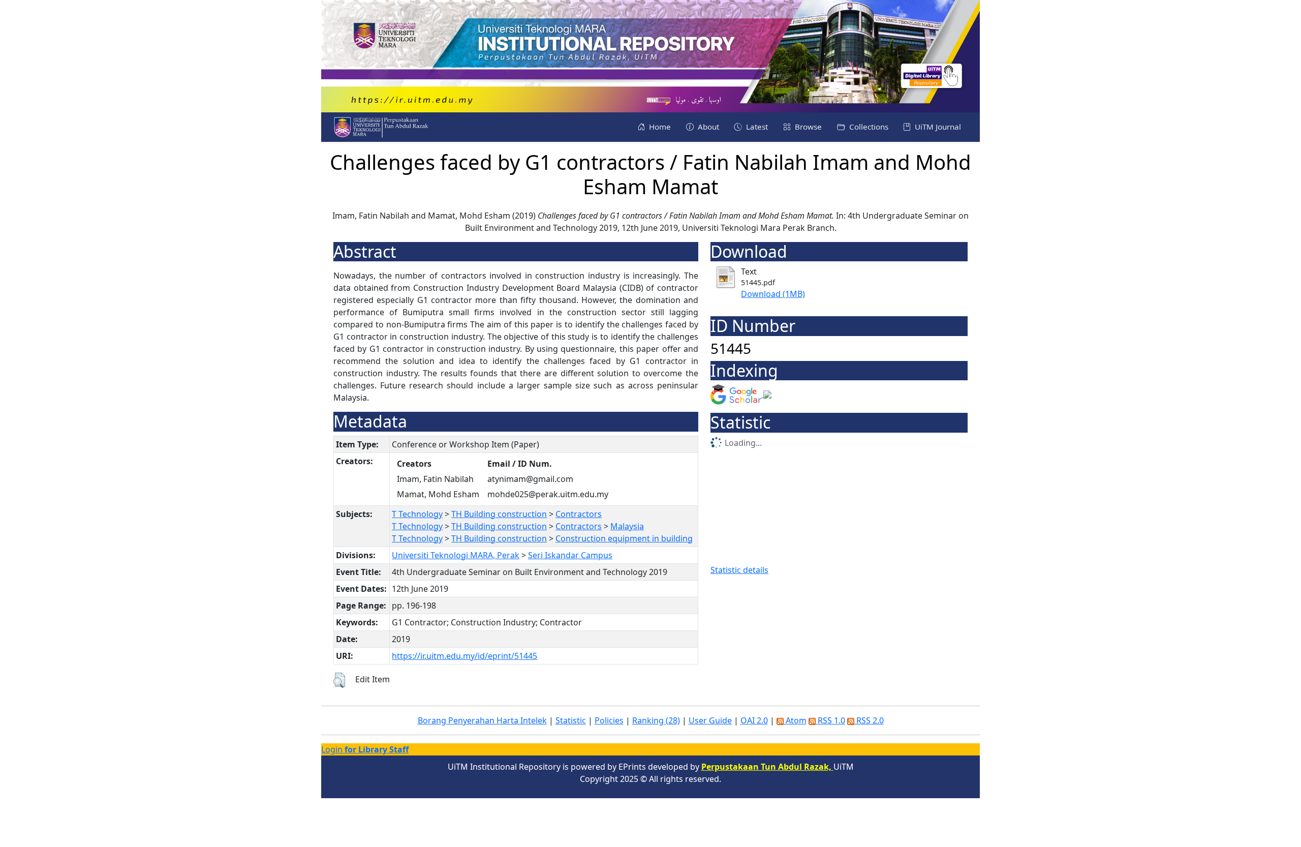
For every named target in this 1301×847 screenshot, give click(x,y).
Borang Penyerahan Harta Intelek (482, 720)
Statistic (570, 720)
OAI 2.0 (754, 720)
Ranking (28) (656, 720)
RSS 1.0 (830, 720)
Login (365, 749)
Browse (807, 127)
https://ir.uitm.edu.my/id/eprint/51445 (464, 655)
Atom (795, 720)
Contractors (578, 514)
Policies (609, 720)
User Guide (710, 720)
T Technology (417, 514)
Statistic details (739, 570)
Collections (867, 127)
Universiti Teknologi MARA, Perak (455, 555)
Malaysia (627, 526)
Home (659, 127)
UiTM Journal (937, 127)
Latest (756, 127)
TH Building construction (499, 514)
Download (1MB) (773, 293)
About (707, 127)
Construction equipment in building (624, 538)
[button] (339, 680)
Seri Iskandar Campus (570, 555)
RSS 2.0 (869, 720)
